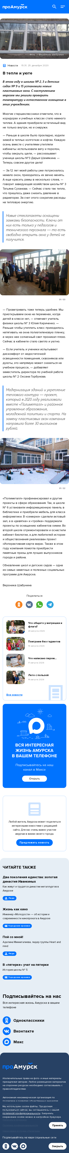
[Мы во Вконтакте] (14, 1146)
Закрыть (57, 1146)
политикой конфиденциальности (21, 1113)
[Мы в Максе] (23, 1146)
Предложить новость (34, 842)
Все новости (14, 695)
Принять (57, 1125)
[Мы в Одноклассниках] (6, 1146)
